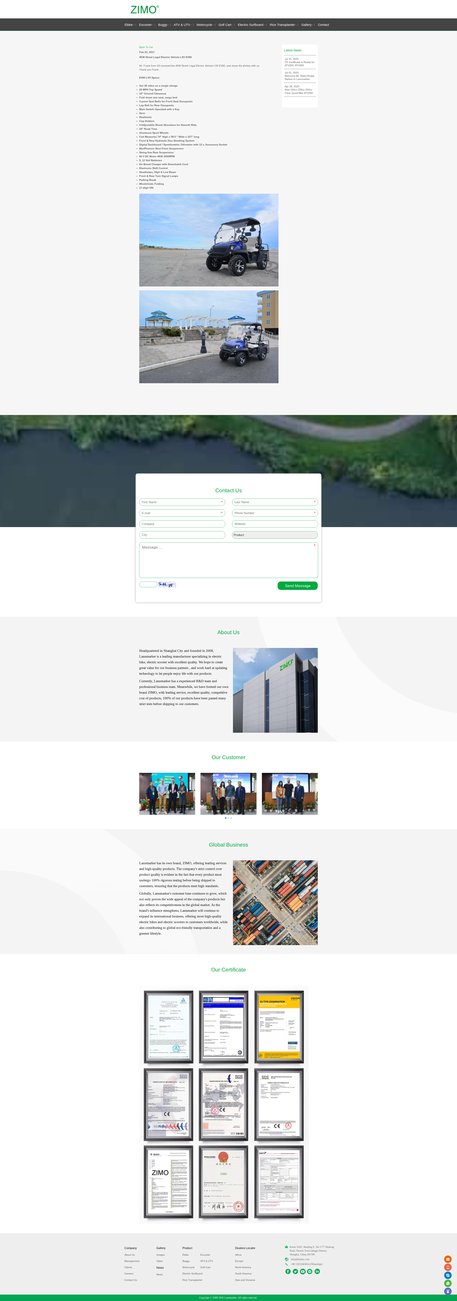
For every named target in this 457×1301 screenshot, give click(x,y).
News (160, 1267)
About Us (129, 1254)
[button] (225, 818)
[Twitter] (295, 1271)
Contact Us (130, 1280)
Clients (128, 1267)
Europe (239, 1261)
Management (131, 1261)
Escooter (145, 25)
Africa (238, 1254)
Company (130, 1248)
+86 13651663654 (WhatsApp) (306, 1264)
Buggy (162, 25)
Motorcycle (204, 25)
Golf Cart (225, 25)
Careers (129, 1273)
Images (160, 1254)
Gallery (306, 25)
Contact (323, 25)
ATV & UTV (182, 25)
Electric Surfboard (250, 25)
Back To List (146, 47)
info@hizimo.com (300, 1259)
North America (243, 1267)
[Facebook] (288, 1271)
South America (243, 1273)
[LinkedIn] (317, 1271)
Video (159, 1261)
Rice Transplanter (282, 25)
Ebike (129, 25)
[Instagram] (310, 1271)
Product (187, 1248)
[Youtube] (303, 1271)
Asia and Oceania (245, 1280)
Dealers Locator (245, 1248)
